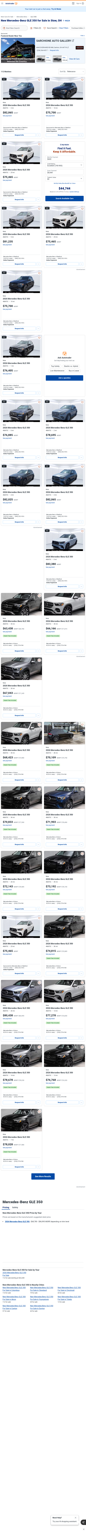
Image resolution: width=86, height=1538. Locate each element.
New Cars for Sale (7, 17)
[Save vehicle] (39, 80)
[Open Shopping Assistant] (83, 1522)
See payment (7, 116)
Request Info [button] (54, 50)
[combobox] (14, 28)
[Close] (75, 1517)
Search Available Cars (64, 198)
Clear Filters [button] (63, 28)
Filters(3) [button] (37, 28)
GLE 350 (34, 17)
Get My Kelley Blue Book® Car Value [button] (64, 183)
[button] (73, 3)
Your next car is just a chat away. (43, 9)
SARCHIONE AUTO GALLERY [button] (53, 40)
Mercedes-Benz (22, 17)
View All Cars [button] (74, 59)
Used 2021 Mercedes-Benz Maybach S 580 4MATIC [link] (48, 57)
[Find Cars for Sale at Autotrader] (11, 3)
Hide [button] (82, 35)
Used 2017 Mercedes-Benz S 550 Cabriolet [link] (64, 57)
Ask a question (65, 378)
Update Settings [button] (74, 192)
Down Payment (52, 170)
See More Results (43, 1176)
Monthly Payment (52, 157)
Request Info (19, 135)
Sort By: (63, 71)
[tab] (6, 1207)
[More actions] (38, 135)
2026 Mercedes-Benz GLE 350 (17, 1221)
